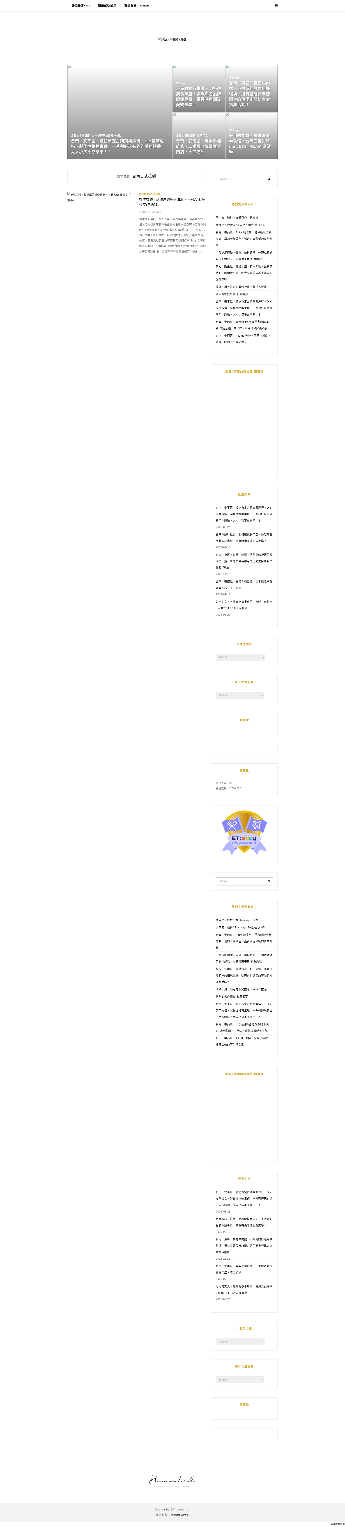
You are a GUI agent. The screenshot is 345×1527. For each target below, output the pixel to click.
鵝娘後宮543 (81, 5)
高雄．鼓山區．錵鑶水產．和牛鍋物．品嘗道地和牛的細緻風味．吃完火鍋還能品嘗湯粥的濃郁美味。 (244, 273)
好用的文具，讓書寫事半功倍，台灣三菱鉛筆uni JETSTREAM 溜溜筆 (244, 605)
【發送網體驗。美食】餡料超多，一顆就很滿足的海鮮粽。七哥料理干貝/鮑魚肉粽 (244, 256)
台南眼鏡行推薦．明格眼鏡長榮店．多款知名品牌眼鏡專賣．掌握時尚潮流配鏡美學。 (244, 537)
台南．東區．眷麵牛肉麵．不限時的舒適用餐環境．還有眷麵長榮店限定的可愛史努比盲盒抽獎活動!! (244, 561)
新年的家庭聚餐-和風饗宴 (232, 294)
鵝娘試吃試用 (107, 5)
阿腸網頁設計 (180, 1514)
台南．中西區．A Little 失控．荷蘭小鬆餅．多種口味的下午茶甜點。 (243, 339)
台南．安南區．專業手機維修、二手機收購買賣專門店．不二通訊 (244, 584)
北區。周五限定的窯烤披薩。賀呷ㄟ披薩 (241, 286)
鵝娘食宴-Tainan (136, 5)
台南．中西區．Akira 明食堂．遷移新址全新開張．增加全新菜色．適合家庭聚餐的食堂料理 (244, 239)
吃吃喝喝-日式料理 (149, 194)
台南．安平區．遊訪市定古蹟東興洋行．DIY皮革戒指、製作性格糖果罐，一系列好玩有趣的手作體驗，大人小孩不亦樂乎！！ (244, 308)
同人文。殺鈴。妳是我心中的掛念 (237, 217)
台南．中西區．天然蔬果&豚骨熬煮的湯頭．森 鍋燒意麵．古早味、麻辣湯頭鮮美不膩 (244, 325)
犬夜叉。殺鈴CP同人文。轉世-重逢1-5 (240, 224)
